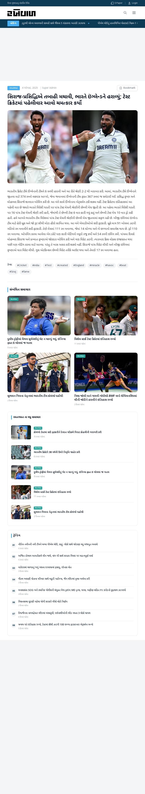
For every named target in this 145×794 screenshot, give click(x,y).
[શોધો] (125, 13)
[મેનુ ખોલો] (134, 12)
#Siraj (13, 272)
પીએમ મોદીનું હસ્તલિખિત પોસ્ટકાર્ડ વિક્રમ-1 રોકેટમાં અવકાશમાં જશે (93, 23)
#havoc (109, 265)
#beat (122, 265)
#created (62, 265)
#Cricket (22, 265)
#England (78, 265)
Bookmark (129, 88)
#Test (48, 265)
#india (35, 265)
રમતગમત (14, 88)
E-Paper (119, 3)
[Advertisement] (72, 54)
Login (135, 3)
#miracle (95, 265)
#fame (25, 272)
